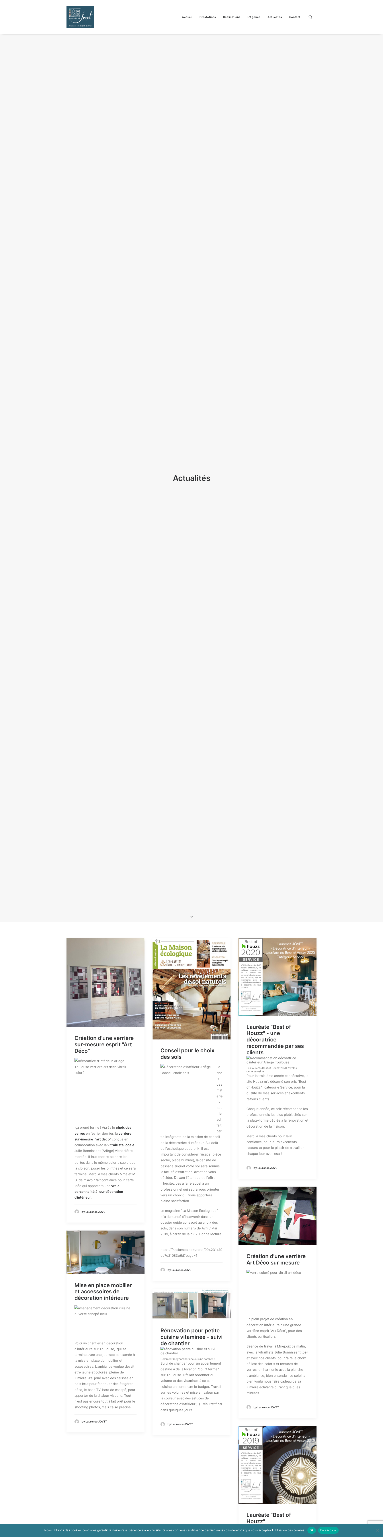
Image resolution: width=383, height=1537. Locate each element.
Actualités (275, 17)
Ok (312, 1530)
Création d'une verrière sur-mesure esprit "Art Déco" (104, 1044)
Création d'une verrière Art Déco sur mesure (276, 1259)
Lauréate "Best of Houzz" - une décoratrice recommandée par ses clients (275, 1040)
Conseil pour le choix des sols (187, 1053)
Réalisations (231, 17)
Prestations (207, 17)
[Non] (377, 1530)
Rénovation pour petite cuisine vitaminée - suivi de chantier (191, 1337)
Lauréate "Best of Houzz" (268, 1518)
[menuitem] (187, 17)
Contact (295, 17)
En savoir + (328, 1530)
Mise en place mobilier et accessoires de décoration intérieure (103, 1291)
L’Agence (254, 17)
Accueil (187, 17)
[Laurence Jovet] (80, 17)
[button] (313, 17)
